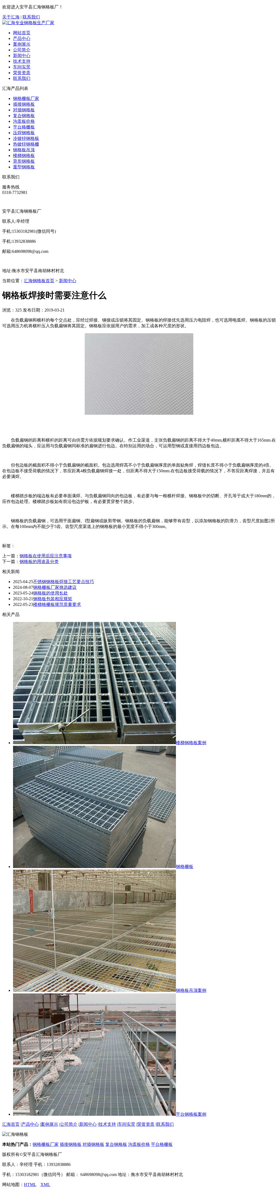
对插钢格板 (24, 110)
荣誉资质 (21, 72)
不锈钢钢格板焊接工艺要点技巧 (63, 581)
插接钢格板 (24, 104)
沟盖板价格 (24, 121)
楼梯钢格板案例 (191, 742)
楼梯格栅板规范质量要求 (57, 604)
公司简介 (21, 50)
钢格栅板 (184, 866)
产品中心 (21, 38)
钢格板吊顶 (24, 149)
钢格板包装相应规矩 (52, 598)
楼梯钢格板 (24, 155)
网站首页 (21, 32)
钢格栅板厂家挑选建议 (55, 587)
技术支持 (21, 61)
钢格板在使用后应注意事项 (46, 555)
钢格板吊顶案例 (191, 990)
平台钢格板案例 (191, 1114)
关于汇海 (11, 17)
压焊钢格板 (24, 132)
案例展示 (21, 44)
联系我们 (31, 17)
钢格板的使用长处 (50, 593)
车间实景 (21, 67)
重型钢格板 (24, 167)
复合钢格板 (24, 115)
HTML (30, 1184)
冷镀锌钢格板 (26, 138)
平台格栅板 (24, 127)
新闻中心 (21, 55)
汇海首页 (11, 1124)
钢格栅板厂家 (26, 98)
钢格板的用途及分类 (39, 561)
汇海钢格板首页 (39, 280)
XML (45, 1184)
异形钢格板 (24, 161)
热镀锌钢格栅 (26, 144)
